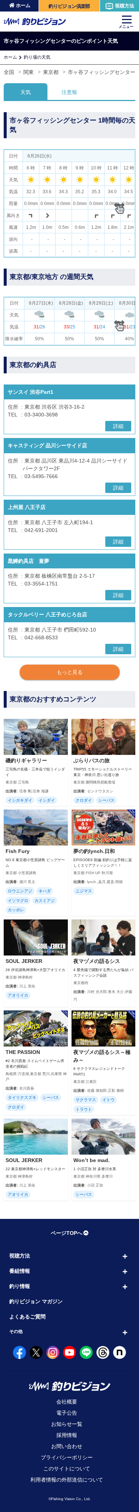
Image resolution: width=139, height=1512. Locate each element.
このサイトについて (66, 1469)
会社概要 (66, 1402)
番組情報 (19, 1271)
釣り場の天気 (37, 57)
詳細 (118, 426)
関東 (28, 72)
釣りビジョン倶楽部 (69, 6)
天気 (25, 92)
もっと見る (70, 672)
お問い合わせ (66, 1446)
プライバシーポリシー (67, 1457)
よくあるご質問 (27, 1317)
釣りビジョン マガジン (36, 1301)
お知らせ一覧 (66, 1424)
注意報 (69, 92)
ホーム (23, 5)
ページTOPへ (66, 1233)
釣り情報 (19, 1286)
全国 (9, 72)
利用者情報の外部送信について (66, 1480)
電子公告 (66, 1413)
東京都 (51, 72)
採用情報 (66, 1435)
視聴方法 (124, 6)
